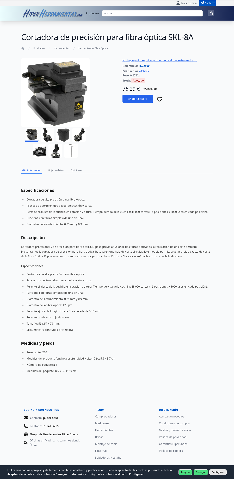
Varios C (144, 70)
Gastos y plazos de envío (175, 430)
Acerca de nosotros (171, 416)
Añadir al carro (137, 99)
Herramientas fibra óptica (93, 48)
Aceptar (185, 472)
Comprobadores (105, 416)
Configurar (218, 472)
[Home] (22, 48)
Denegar (201, 472)
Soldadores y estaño (108, 457)
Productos (92, 13)
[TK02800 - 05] (39, 151)
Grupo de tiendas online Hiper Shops (54, 434)
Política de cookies (171, 451)
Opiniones (76, 170)
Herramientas (62, 48)
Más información (31, 170)
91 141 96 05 (51, 426)
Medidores (102, 423)
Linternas (101, 451)
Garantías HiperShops (173, 444)
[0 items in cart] (211, 13)
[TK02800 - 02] (47, 135)
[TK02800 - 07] (71, 151)
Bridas (99, 437)
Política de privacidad (173, 437)
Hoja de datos (56, 170)
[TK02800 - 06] (55, 151)
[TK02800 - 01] (32, 135)
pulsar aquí (50, 418)
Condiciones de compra (174, 423)
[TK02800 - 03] (63, 135)
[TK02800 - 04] (79, 135)
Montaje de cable (106, 444)
